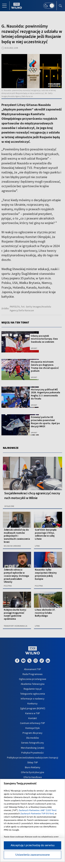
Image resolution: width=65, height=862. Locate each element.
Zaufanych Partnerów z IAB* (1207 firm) (37, 810)
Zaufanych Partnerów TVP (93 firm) (37, 813)
